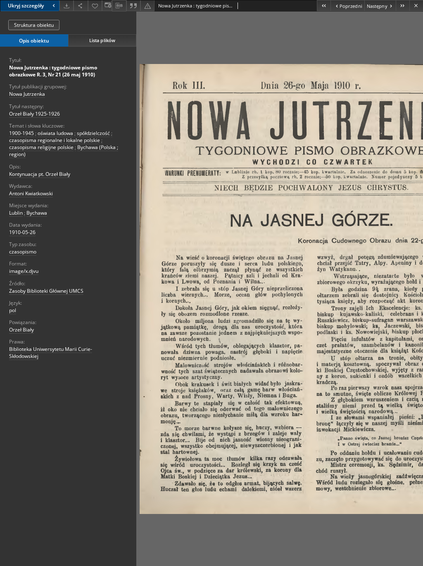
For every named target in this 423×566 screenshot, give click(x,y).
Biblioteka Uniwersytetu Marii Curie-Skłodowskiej (50, 353)
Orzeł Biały (21, 329)
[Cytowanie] (133, 5)
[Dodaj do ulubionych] (95, 5)
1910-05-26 (22, 232)
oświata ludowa (55, 133)
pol (12, 310)
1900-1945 (21, 133)
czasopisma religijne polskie (41, 147)
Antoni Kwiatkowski (31, 193)
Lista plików (102, 40)
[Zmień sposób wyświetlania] (107, 5)
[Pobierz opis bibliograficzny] (119, 6)
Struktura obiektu (34, 24)
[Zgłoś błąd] (147, 5)
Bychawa (36, 212)
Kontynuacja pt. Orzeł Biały (39, 174)
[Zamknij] (416, 5)
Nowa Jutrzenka (27, 93)
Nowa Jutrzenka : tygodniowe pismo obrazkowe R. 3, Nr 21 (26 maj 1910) (53, 71)
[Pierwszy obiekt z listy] (323, 5)
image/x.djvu (23, 271)
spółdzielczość (93, 133)
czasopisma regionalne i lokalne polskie (54, 140)
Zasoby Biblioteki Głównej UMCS (46, 290)
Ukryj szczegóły (26, 5)
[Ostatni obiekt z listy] (402, 5)
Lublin (16, 212)
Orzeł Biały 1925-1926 (34, 113)
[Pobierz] (66, 5)
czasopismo (22, 251)
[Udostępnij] (81, 5)
